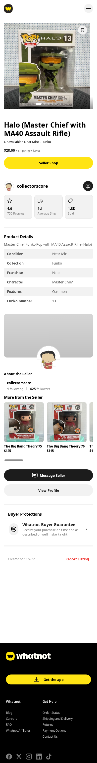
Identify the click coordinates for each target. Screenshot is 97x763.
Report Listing (77, 559)
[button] (88, 186)
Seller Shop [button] (48, 163)
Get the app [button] (54, 679)
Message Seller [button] (52, 475)
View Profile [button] (48, 490)
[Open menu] (88, 8)
